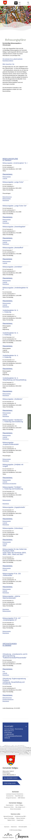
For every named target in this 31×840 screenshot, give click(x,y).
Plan (4, 671)
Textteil (4, 545)
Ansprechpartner (10, 805)
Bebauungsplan (7, 176)
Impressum (6, 826)
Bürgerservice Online (9, 807)
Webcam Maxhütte (20, 818)
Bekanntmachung (7, 197)
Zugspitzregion (20, 820)
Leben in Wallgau (19, 805)
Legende (5, 178)
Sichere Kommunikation (15, 809)
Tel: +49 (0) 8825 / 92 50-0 (10, 778)
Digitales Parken (11, 820)
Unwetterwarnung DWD (20, 816)
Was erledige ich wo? (20, 807)
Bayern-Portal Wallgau (9, 818)
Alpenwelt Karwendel (8, 816)
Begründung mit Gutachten (9, 483)
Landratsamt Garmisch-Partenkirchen (14, 794)
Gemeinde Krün (9, 795)
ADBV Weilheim (21, 797)
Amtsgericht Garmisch (11, 797)
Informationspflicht (23, 826)
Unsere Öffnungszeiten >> (9, 774)
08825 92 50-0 (10, 734)
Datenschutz (14, 826)
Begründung (6, 200)
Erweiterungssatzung (8, 699)
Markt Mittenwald (19, 795)
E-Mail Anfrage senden (10, 783)
